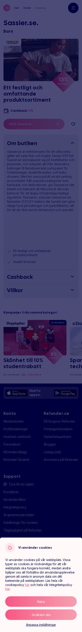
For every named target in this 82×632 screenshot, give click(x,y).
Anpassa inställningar (41, 625)
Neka (41, 602)
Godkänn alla (41, 615)
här (27, 585)
